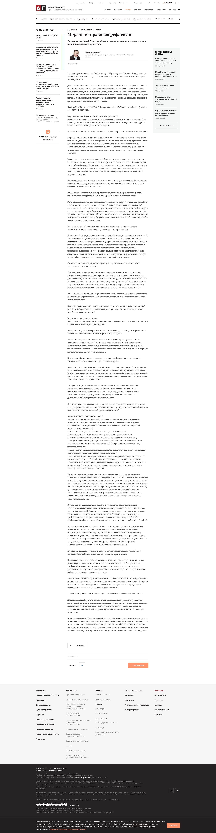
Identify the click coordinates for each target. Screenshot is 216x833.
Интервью (137, 9)
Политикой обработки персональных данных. (68, 829)
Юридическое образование (47, 734)
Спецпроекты (149, 9)
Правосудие (83, 19)
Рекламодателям (125, 3)
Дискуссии (118, 9)
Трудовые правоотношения (77, 729)
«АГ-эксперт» (71, 690)
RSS (159, 2)
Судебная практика (120, 19)
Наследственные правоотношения (73, 714)
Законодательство (100, 19)
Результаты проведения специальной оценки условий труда (57, 805)
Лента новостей (44, 30)
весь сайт (172, 9)
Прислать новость (103, 699)
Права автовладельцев (75, 695)
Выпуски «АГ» (81, 3)
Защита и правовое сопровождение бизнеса (76, 735)
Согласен (173, 825)
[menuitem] (41, 19)
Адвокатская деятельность (62, 19)
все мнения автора (166, 125)
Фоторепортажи (132, 710)
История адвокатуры (45, 719)
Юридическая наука (44, 729)
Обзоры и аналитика (134, 690)
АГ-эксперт (100, 727)
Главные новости (103, 695)
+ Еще (170, 19)
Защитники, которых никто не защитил (107, 733)
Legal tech (40, 715)
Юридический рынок (142, 19)
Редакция (112, 3)
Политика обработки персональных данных (52, 803)
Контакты (102, 3)
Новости (108, 9)
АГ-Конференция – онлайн (106, 723)
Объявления (161, 9)
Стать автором (86, 30)
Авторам (92, 3)
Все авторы (138, 3)
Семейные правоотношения (77, 699)
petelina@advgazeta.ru (82, 778)
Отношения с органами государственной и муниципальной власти (76, 706)
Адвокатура (41, 19)
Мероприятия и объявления (137, 705)
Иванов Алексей (93, 53)
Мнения (128, 9)
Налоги (69, 746)
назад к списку (80, 645)
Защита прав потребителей (77, 741)
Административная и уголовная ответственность (77, 756)
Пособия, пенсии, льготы (76, 751)
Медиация (159, 19)
